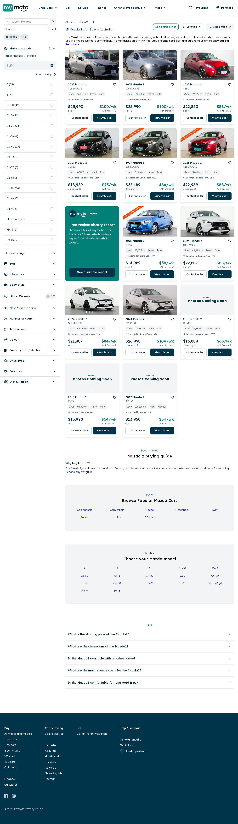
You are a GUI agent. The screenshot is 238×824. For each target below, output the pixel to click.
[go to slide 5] (98, 77)
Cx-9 (150, 583)
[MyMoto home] (15, 8)
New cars (10, 745)
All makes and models (18, 733)
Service (83, 7)
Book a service (54, 733)
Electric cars (12, 750)
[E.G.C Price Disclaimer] (74, 111)
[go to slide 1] (86, 77)
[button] (53, 21)
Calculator (10, 784)
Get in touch (127, 745)
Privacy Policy (34, 809)
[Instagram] (14, 796)
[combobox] (26, 21)
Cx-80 (117, 583)
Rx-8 (117, 590)
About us (50, 750)
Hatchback (182, 509)
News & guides (54, 773)
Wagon (149, 517)
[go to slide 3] (92, 77)
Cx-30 (84, 575)
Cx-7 (182, 575)
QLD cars (10, 767)
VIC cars (9, 761)
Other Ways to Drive (128, 7)
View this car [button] (104, 117)
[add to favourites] (114, 84)
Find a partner (136, 751)
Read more (72, 44)
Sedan (84, 517)
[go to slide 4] (95, 77)
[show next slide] (114, 67)
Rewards (50, 767)
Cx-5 (117, 575)
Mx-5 (84, 590)
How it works (53, 756)
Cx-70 (215, 575)
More (158, 7)
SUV (215, 509)
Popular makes (13, 55)
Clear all (51, 29)
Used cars (10, 739)
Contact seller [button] (79, 117)
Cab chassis (84, 509)
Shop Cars (46, 7)
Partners (50, 762)
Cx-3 (215, 568)
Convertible (117, 509)
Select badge (43, 74)
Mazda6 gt (215, 583)
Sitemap (50, 779)
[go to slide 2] (89, 77)
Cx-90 (182, 583)
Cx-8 (84, 583)
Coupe (150, 509)
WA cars (9, 756)
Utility (117, 517)
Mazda (83, 21)
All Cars (70, 21)
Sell (68, 7)
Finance (101, 7)
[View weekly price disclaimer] (115, 111)
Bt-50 (182, 568)
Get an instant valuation (92, 733)
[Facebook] (6, 796)
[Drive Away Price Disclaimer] (80, 189)
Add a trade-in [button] (164, 26)
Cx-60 (149, 575)
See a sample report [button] (92, 272)
